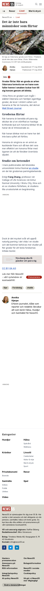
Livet (22, 11)
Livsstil (27, 452)
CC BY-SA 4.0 (9, 268)
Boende (5, 476)
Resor (12, 11)
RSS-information (9, 568)
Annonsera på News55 (8, 564)
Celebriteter (29, 456)
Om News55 (29, 558)
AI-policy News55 (10, 578)
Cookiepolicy (30, 573)
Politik (4, 488)
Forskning (17, 288)
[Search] (36, 4)
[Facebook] (4, 547)
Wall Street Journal (11, 108)
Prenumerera (34, 277)
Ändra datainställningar (12, 585)
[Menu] (40, 4)
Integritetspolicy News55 (10, 574)
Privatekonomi (9, 472)
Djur (5, 288)
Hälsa (26, 440)
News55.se (7, 17)
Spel (26, 481)
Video (5, 497)
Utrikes (5, 491)
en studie (33, 168)
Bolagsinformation (32, 563)
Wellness (27, 447)
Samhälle (7, 481)
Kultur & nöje (29, 460)
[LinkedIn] (17, 547)
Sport (26, 466)
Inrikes (5, 485)
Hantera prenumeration (9, 559)
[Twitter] (10, 547)
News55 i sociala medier (31, 569)
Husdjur (6, 440)
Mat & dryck (35, 11)
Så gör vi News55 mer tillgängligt (32, 579)
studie (30, 288)
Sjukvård (27, 443)
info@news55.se (17, 542)
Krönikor (6, 452)
